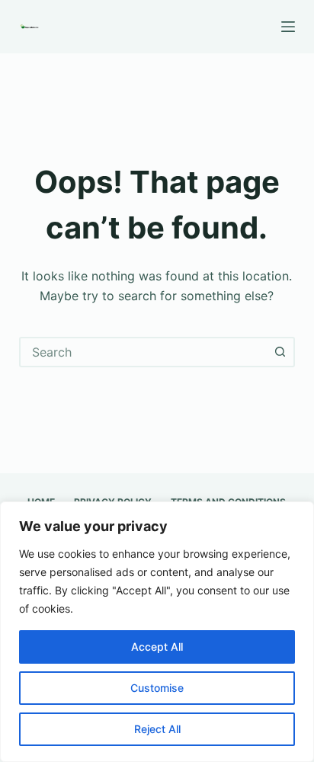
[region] (157, 631)
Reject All (157, 728)
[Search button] (279, 352)
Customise (157, 687)
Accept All (157, 646)
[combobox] (144, 352)
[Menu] (288, 27)
